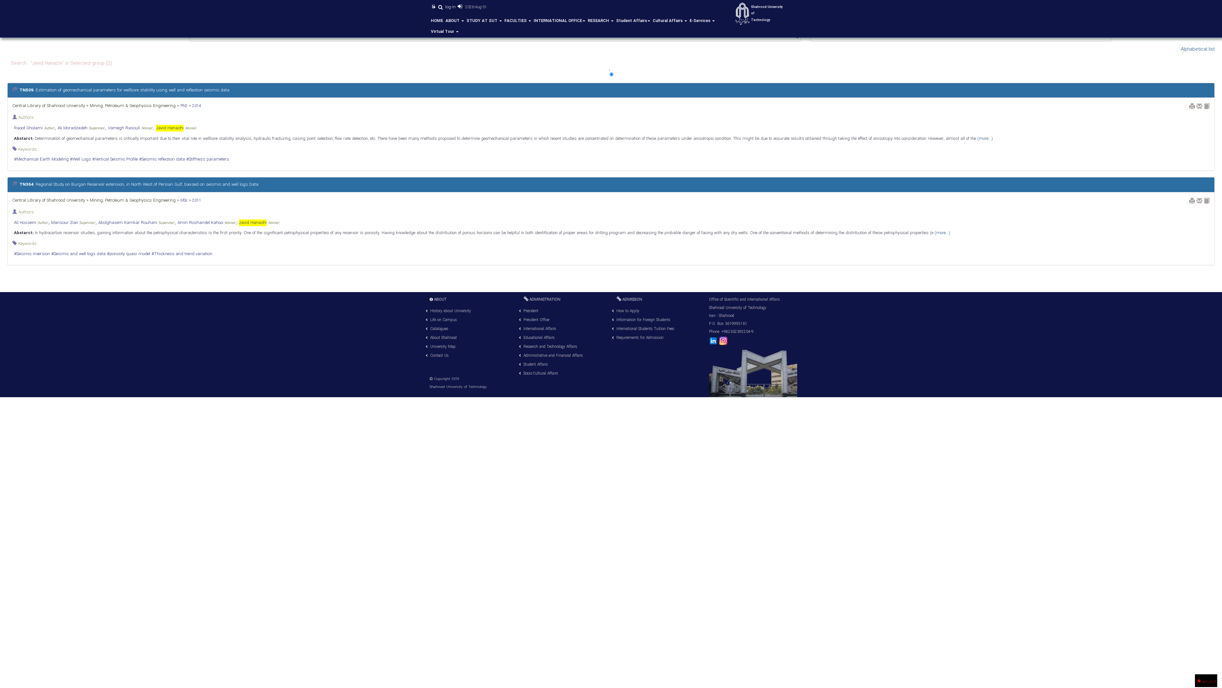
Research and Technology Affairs (550, 347)
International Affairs (539, 329)
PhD (183, 106)
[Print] (1192, 106)
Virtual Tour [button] (443, 31)
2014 (196, 106)
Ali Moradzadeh (81, 128)
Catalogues (439, 329)
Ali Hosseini (31, 222)
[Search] (440, 7)
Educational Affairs (539, 338)
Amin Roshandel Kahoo (207, 222)
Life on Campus (443, 320)
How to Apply (627, 311)
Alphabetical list (1198, 49)
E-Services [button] (701, 21)
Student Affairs (631, 21)
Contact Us (439, 356)
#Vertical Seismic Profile (114, 159)
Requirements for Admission (640, 338)
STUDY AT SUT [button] (483, 21)
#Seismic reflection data (161, 159)
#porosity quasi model (128, 254)
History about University (450, 311)
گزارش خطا (1208, 681)
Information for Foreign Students (643, 320)
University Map (443, 347)
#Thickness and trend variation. (181, 254)
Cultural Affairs (668, 21)
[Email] (1199, 106)
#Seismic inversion (32, 254)
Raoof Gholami (34, 128)
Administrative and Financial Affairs (553, 356)
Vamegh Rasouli (130, 128)
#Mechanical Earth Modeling (41, 159)
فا (434, 7)
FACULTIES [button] (516, 21)
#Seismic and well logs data (78, 254)
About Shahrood (443, 338)
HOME (437, 21)
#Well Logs (80, 159)
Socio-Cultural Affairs (540, 373)
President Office (536, 320)
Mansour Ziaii (73, 222)
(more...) (984, 138)
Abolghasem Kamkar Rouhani (136, 222)
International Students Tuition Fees (645, 329)
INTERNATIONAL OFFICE (558, 21)
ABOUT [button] (453, 21)
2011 (196, 200)
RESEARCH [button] (599, 21)
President (530, 311)
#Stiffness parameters (207, 159)
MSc (183, 200)
